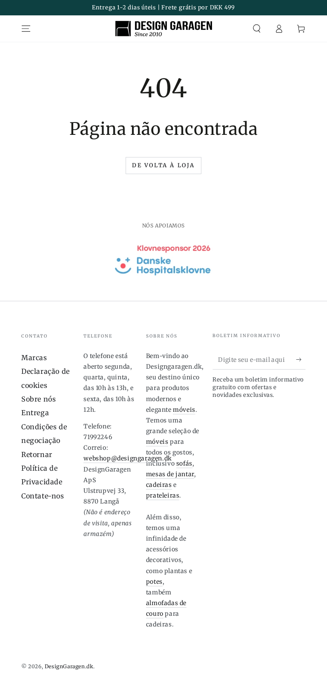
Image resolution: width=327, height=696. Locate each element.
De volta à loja (163, 165)
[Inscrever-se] (301, 359)
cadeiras (159, 485)
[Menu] (26, 28)
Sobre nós (38, 399)
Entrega (35, 412)
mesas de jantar (170, 474)
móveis (184, 410)
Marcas (34, 357)
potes (154, 581)
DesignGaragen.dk (69, 666)
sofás (184, 463)
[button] (257, 28)
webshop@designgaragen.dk (127, 458)
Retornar (36, 454)
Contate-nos (42, 496)
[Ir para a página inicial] (163, 28)
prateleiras (163, 495)
